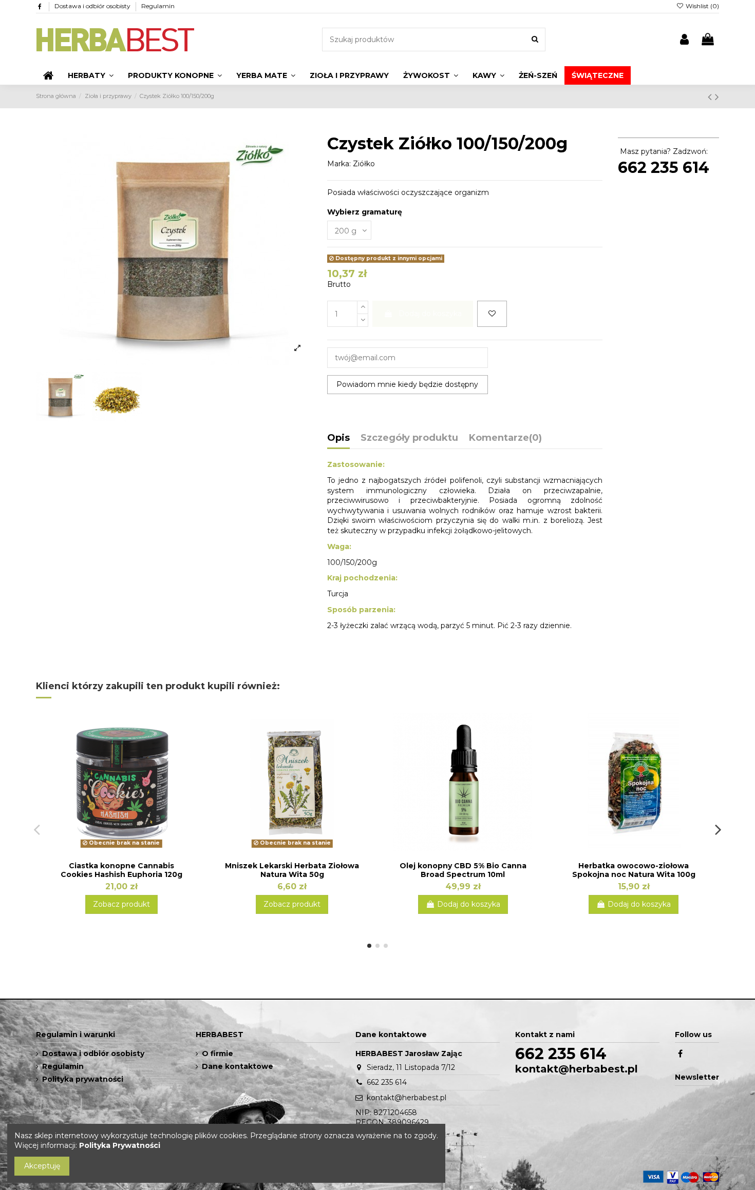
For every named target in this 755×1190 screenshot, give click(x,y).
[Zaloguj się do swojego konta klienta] (684, 40)
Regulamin (158, 6)
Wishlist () (701, 6)
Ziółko (364, 163)
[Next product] (717, 96)
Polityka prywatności (82, 1079)
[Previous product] (711, 96)
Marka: (339, 163)
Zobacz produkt (121, 904)
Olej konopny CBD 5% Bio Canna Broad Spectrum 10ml (463, 870)
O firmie (217, 1053)
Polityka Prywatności (119, 1145)
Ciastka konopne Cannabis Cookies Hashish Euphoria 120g (121, 870)
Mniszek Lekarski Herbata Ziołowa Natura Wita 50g (292, 870)
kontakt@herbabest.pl (406, 1097)
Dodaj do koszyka (430, 313)
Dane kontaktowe (237, 1066)
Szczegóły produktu (409, 438)
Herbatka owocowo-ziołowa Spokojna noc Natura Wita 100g (633, 870)
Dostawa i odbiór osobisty (93, 6)
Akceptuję (42, 1166)
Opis (338, 438)
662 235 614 (663, 167)
